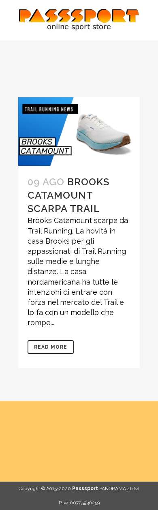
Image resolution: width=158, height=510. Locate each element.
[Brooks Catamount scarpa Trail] (79, 131)
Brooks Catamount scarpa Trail (68, 195)
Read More (50, 347)
